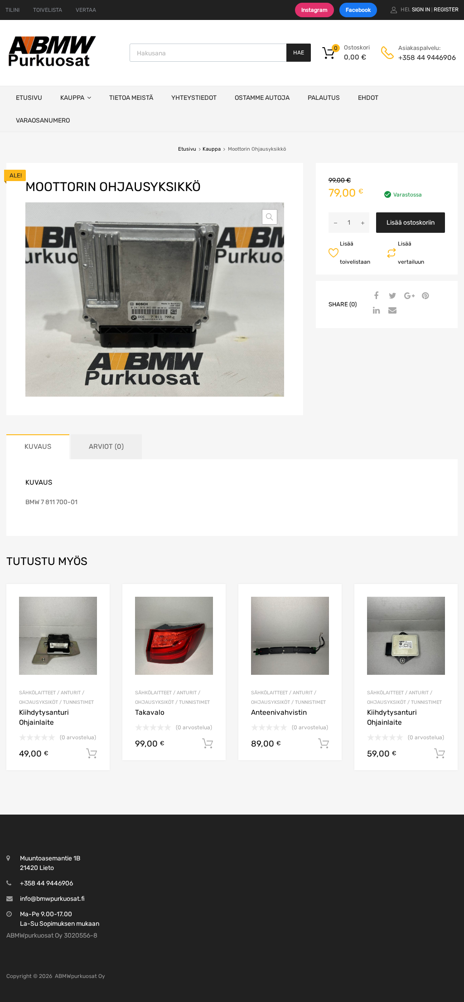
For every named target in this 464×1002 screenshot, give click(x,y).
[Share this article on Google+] (408, 296)
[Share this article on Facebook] (375, 296)
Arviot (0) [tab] (106, 446)
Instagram (314, 10)
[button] (269, 217)
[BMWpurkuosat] (52, 66)
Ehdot (368, 98)
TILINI (12, 10)
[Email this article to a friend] (391, 311)
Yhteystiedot (194, 98)
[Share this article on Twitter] (391, 296)
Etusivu (29, 98)
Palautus (324, 98)
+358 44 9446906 (420, 58)
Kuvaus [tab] (37, 446)
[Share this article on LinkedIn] (375, 311)
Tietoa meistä (131, 98)
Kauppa (72, 98)
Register (446, 9)
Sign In (421, 9)
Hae (298, 52)
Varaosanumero (43, 120)
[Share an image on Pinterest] (424, 296)
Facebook (358, 10)
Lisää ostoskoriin (411, 222)
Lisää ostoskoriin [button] (91, 754)
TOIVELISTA (47, 10)
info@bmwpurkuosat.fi (52, 899)
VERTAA (86, 10)
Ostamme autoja (262, 98)
